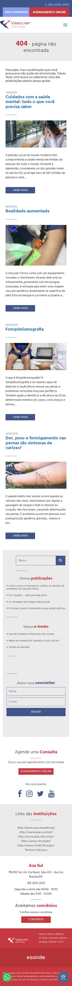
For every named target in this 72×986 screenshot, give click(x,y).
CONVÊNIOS (36, 919)
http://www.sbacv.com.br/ (36, 832)
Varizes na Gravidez (19, 647)
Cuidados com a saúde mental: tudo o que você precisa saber (30, 102)
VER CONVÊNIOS (16, 12)
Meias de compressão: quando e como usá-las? (34, 641)
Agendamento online (36, 771)
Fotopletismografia (25, 329)
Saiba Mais (20, 190)
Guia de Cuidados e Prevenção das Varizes (31, 634)
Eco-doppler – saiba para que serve (28, 595)
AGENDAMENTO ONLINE (49, 12)
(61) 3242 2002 (58, 5)
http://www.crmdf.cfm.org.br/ (36, 845)
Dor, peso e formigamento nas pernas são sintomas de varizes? (36, 443)
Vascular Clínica (15, 24)
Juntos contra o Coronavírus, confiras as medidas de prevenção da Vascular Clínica (35, 587)
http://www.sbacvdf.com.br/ (36, 837)
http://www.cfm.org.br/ (36, 841)
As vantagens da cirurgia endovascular (29, 602)
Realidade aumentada (27, 211)
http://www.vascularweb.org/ (36, 828)
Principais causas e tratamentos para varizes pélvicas (37, 608)
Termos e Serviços (36, 850)
